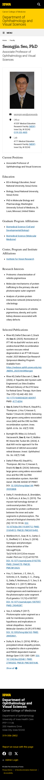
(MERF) (32, 126)
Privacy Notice (7, 770)
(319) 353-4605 (20, 132)
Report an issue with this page (17, 746)
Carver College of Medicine (14, 12)
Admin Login (11, 759)
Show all (10, 668)
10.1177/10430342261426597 (21, 397)
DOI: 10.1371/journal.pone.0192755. (23, 560)
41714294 (17, 401)
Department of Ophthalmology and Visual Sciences (17, 20)
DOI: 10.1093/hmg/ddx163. (19, 632)
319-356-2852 (10, 735)
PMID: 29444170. (14, 564)
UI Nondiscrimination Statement (26, 770)
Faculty (12, 40)
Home (4, 40)
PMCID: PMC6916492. (27, 530)
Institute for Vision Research (20, 259)
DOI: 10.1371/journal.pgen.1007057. (23, 602)
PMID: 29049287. (14, 605)
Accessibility (8, 773)
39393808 (11, 489)
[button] (39, 4)
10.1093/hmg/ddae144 (22, 485)
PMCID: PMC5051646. (27, 662)
